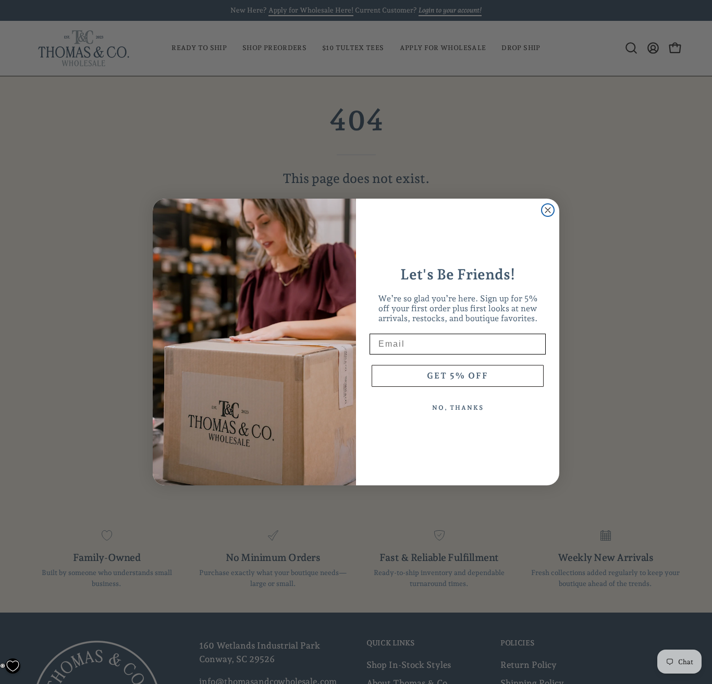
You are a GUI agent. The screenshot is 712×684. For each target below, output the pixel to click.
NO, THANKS (458, 407)
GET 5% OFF (457, 376)
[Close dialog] (548, 210)
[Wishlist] (12, 666)
